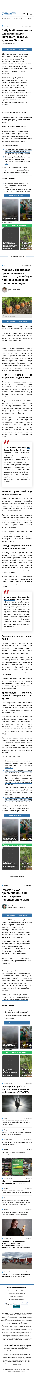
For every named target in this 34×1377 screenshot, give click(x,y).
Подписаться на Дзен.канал (17, 49)
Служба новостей (9, 43)
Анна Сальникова (14, 906)
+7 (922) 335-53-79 (22, 1323)
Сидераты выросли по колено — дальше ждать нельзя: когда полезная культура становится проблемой (18, 764)
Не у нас (6, 26)
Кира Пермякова (14, 289)
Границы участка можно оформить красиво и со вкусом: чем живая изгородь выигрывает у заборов (18, 151)
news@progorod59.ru (21, 1322)
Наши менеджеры (16, 1296)
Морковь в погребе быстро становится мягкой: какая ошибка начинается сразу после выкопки (18, 773)
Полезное (6, 265)
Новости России (8, 1238)
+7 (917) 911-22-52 (16, 1290)
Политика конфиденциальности (16, 1373)
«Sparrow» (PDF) (17, 1364)
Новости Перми (8, 1083)
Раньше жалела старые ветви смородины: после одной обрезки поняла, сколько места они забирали (18, 791)
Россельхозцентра (25, 417)
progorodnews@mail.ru (16, 1293)
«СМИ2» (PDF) (26, 1363)
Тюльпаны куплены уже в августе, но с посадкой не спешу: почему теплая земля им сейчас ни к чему (18, 800)
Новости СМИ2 (7, 222)
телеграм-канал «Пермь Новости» (15, 172)
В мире (6, 885)
